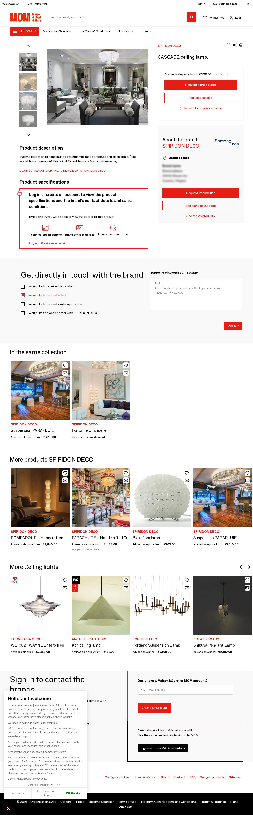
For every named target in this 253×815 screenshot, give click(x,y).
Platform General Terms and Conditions (168, 802)
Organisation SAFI (43, 802)
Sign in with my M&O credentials (163, 748)
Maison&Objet (10, 3)
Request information (200, 193)
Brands (146, 31)
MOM (26, 17)
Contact (179, 777)
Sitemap (235, 777)
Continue (233, 326)
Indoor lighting (46, 170)
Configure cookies (117, 777)
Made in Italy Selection (57, 31)
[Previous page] (241, 567)
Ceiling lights (71, 170)
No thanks (17, 793)
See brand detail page (200, 206)
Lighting (25, 170)
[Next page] (249, 567)
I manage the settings (45, 793)
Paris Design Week (37, 3)
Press (80, 802)
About (164, 777)
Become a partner (101, 802)
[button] (8, 808)
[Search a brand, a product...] (191, 17)
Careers (66, 802)
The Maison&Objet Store (95, 31)
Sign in (201, 4)
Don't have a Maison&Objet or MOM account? (172, 681)
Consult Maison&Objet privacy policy (27, 778)
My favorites (216, 17)
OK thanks (73, 793)
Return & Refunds (213, 802)
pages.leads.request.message (174, 272)
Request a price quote (200, 85)
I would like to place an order (203, 108)
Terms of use (127, 802)
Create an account (53, 243)
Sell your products (225, 4)
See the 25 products (200, 216)
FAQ (193, 777)
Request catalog (200, 98)
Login (238, 17)
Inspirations (126, 31)
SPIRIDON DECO (95, 170)
